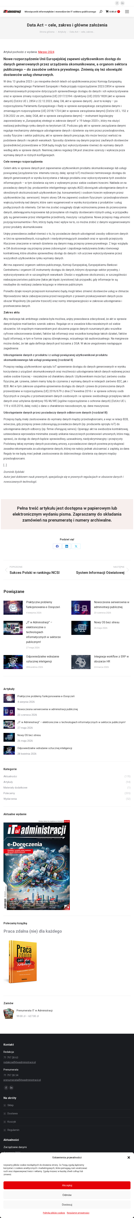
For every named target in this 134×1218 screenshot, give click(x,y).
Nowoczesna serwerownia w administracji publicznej (111, 604)
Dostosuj (67, 1204)
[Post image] (13, 608)
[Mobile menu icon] (127, 11)
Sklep (11, 1105)
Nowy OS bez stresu (106, 622)
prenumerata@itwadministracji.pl (22, 1080)
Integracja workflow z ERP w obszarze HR (111, 659)
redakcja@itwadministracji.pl (19, 1062)
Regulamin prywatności (78, 1213)
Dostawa (13, 1113)
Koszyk (12, 1121)
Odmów (67, 1194)
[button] (129, 1157)
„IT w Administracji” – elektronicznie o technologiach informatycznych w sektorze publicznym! (43, 632)
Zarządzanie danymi (15, 1147)
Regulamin (13, 1130)
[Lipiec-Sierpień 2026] (36, 865)
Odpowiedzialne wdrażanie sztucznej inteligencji (42, 659)
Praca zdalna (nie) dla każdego (32, 931)
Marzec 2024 (46, 52)
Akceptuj (67, 1185)
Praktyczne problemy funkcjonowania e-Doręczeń (43, 604)
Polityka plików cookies (54, 1213)
